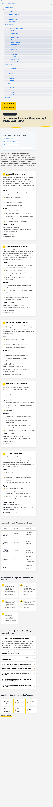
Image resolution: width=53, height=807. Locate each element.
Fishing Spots (14, 47)
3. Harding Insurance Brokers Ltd (10, 144)
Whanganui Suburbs (14, 14)
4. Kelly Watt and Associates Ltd (10, 148)
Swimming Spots (15, 44)
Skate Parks (14, 54)
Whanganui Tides (13, 19)
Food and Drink (12, 73)
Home (3, 5)
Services (11, 75)
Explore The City (9, 24)
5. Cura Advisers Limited (26, 148)
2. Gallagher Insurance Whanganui (10, 141)
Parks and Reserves (16, 37)
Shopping (11, 78)
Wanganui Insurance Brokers (5, 534)
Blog (10, 90)
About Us (11, 92)
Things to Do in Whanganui (16, 28)
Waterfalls (14, 49)
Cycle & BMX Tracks (16, 52)
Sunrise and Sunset (14, 57)
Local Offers (8, 100)
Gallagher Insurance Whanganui (5, 542)
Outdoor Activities (13, 33)
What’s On (7, 97)
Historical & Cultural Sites (15, 59)
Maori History (12, 21)
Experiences (12, 71)
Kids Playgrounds (15, 42)
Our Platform (8, 83)
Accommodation (13, 68)
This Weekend (12, 30)
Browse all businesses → (6, 715)
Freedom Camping (13, 16)
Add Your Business (8, 103)
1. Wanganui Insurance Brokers (10, 138)
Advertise (11, 87)
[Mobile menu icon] (26, 1)
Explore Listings (8, 64)
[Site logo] (8, 3)
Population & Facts (14, 12)
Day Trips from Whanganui (15, 61)
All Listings (12, 80)
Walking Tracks (15, 39)
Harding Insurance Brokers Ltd (6, 550)
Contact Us (12, 94)
